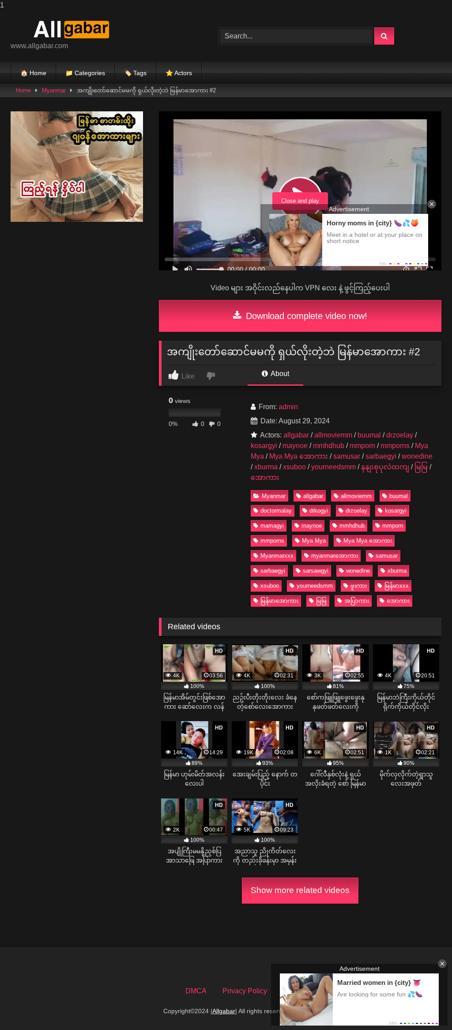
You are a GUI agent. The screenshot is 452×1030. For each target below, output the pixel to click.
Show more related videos (300, 890)
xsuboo (294, 467)
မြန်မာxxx (396, 585)
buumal (369, 435)
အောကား (265, 477)
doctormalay (276, 510)
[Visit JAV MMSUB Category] (77, 219)
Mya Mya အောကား (298, 456)
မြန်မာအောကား (279, 600)
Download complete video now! (305, 316)
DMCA (196, 991)
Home (23, 90)
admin (288, 406)
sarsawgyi (315, 570)
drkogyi (318, 510)
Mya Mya (314, 540)
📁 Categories (85, 72)
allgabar (296, 435)
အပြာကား (356, 600)
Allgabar (223, 1011)
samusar (346, 456)
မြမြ (421, 467)
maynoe (295, 445)
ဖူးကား (358, 585)
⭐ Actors (179, 72)
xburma (266, 467)
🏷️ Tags (135, 72)
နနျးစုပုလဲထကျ (385, 467)
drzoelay (399, 435)
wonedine (417, 456)
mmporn (362, 445)
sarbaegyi (380, 456)
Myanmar (54, 90)
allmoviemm (333, 435)
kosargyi (264, 445)
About (279, 373)
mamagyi (272, 525)
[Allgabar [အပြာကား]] (101, 29)
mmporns (395, 445)
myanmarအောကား (334, 555)
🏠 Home (33, 72)
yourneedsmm (333, 467)
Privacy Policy (244, 991)
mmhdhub (328, 445)
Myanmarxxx (277, 555)
